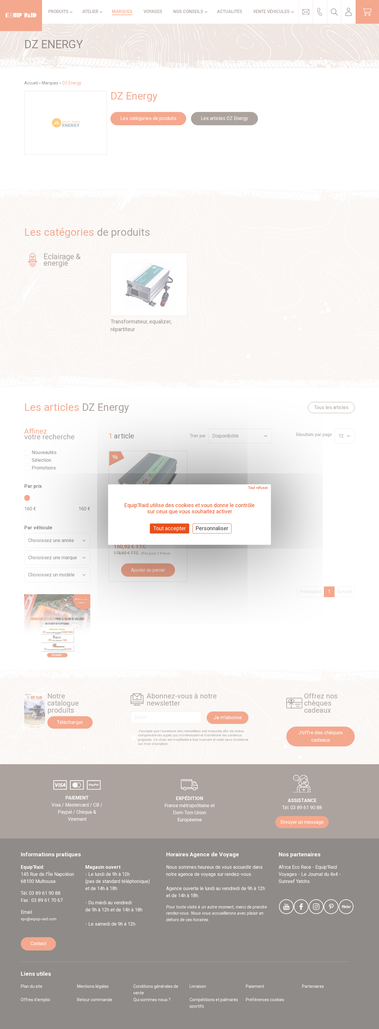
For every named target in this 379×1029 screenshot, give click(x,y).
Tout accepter (169, 528)
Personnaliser (212, 528)
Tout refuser (258, 488)
